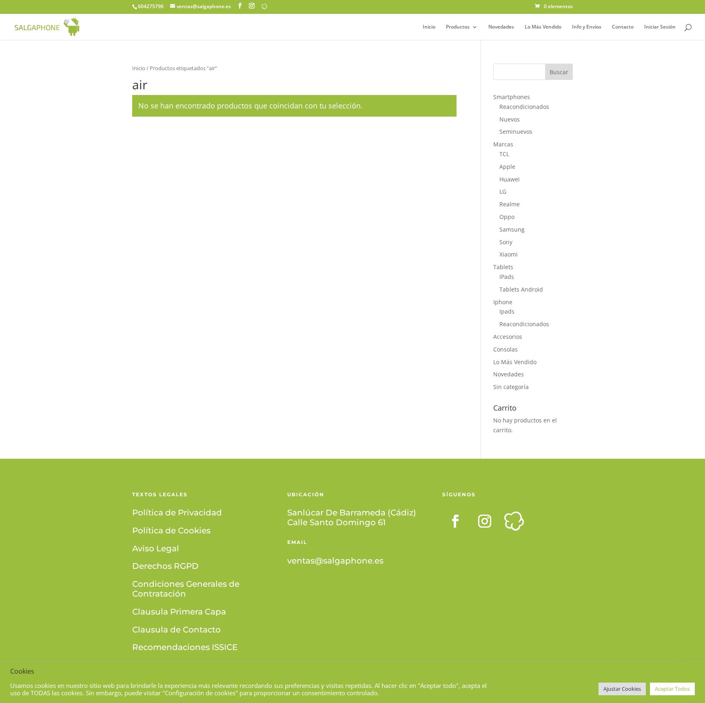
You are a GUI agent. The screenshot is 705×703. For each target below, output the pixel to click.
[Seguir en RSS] (514, 521)
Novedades (501, 27)
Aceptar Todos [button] (672, 688)
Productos (458, 27)
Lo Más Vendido (543, 27)
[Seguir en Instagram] (485, 521)
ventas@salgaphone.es (335, 561)
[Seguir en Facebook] (455, 521)
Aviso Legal (155, 548)
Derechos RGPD (165, 566)
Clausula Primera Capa (179, 612)
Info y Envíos (586, 27)
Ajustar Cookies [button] (622, 688)
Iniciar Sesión (660, 27)
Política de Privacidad (177, 512)
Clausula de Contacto (176, 629)
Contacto (623, 27)
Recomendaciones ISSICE (184, 647)
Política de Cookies (171, 530)
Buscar (559, 72)
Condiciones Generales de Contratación (185, 589)
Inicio (429, 27)
